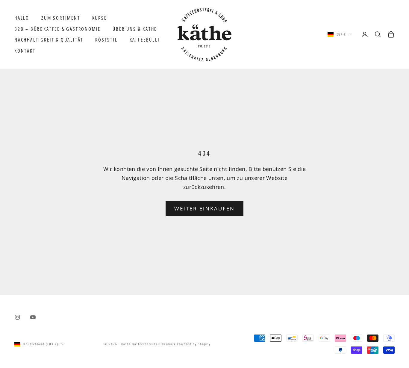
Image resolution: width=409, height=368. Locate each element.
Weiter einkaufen (204, 208)
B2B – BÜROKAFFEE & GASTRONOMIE (57, 29)
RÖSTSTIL (106, 39)
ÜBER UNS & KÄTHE (135, 29)
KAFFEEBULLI (145, 39)
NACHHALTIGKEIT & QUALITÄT (48, 39)
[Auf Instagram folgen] (17, 317)
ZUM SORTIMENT (60, 18)
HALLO (21, 18)
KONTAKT (25, 51)
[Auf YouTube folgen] (33, 317)
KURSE (99, 18)
